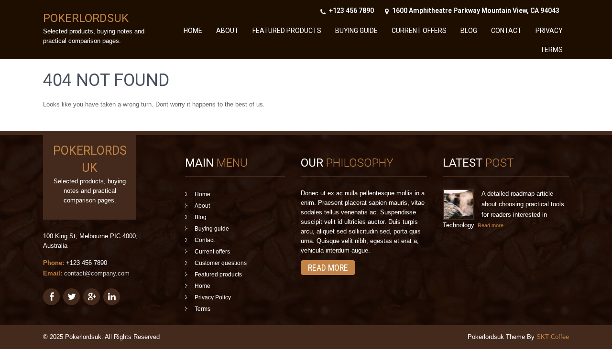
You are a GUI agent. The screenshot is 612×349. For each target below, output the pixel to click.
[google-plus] (91, 296)
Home (193, 30)
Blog (468, 30)
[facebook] (51, 296)
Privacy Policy (213, 297)
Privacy (549, 30)
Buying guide (356, 30)
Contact (506, 30)
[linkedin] (111, 296)
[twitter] (71, 296)
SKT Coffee (552, 336)
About (227, 30)
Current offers (419, 30)
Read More (328, 268)
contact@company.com (97, 273)
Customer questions (221, 263)
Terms (551, 49)
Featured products (286, 30)
